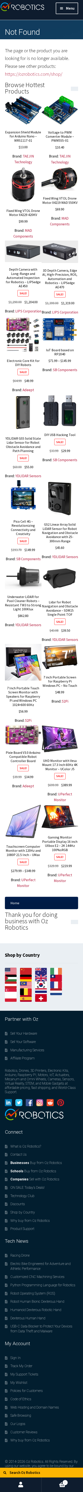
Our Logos (17, 1424)
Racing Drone (20, 1255)
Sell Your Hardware (23, 1033)
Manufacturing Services (27, 1050)
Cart (54, 1480)
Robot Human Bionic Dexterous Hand (37, 1301)
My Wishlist (18, 1383)
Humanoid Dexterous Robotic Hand (35, 1310)
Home (14, 903)
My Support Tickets (24, 1374)
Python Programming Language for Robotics (42, 1285)
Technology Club (22, 1196)
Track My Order (21, 1366)
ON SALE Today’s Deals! (27, 1188)
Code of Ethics (20, 1399)
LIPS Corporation (28, 311)
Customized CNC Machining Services (37, 1277)
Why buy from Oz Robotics (30, 1221)
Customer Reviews (23, 1432)
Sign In (15, 1358)
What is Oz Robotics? (25, 1146)
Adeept (28, 390)
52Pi (28, 720)
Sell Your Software (23, 1042)
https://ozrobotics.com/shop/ (33, 74)
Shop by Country (22, 1212)
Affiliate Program (22, 1058)
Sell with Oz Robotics (34, 1179)
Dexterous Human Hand (27, 1318)
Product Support (22, 1229)
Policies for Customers (26, 1391)
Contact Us (18, 1154)
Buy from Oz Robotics (36, 1163)
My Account (21, 1484)
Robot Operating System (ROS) (32, 1293)
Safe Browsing (20, 1415)
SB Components (65, 370)
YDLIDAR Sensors (28, 476)
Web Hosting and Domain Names (34, 1407)
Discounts (17, 1204)
